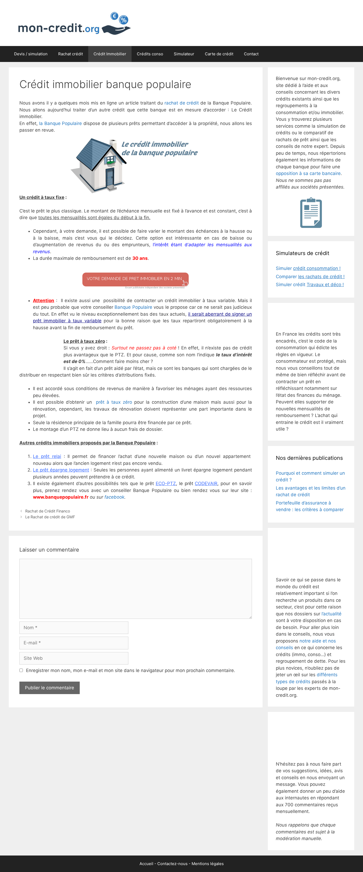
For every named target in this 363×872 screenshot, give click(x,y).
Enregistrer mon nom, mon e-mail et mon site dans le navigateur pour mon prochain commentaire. (130, 670)
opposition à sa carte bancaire (308, 173)
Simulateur (184, 53)
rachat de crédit (181, 103)
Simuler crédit (310, 284)
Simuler (308, 268)
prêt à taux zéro (114, 402)
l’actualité (331, 613)
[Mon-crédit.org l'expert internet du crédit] (72, 22)
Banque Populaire (133, 307)
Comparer (310, 276)
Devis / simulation (31, 53)
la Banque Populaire (60, 123)
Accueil (146, 863)
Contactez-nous (172, 863)
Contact (251, 53)
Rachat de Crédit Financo (47, 511)
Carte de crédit (219, 53)
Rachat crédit (70, 53)
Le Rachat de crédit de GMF (50, 517)
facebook (114, 497)
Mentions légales (208, 863)
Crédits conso (150, 53)
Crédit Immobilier (110, 53)
